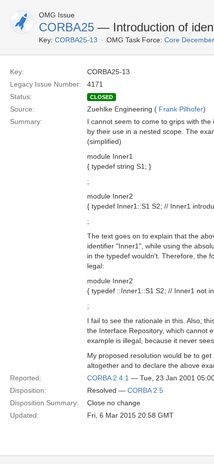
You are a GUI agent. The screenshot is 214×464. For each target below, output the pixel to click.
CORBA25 (66, 27)
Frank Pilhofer (181, 109)
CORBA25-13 (76, 40)
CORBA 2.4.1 (108, 378)
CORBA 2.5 (145, 390)
